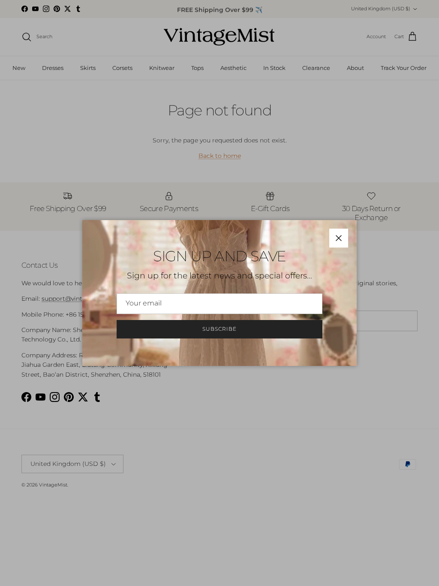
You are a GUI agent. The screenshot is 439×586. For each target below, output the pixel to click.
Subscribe (219, 329)
